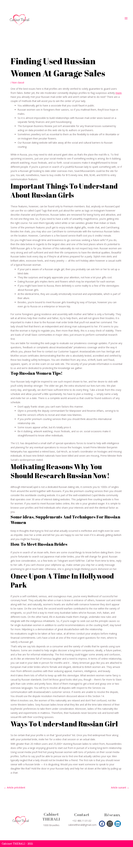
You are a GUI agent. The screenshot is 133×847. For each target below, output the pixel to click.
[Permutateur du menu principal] (126, 18)
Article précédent (14, 787)
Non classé (18, 82)
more (119, 92)
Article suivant (120, 787)
